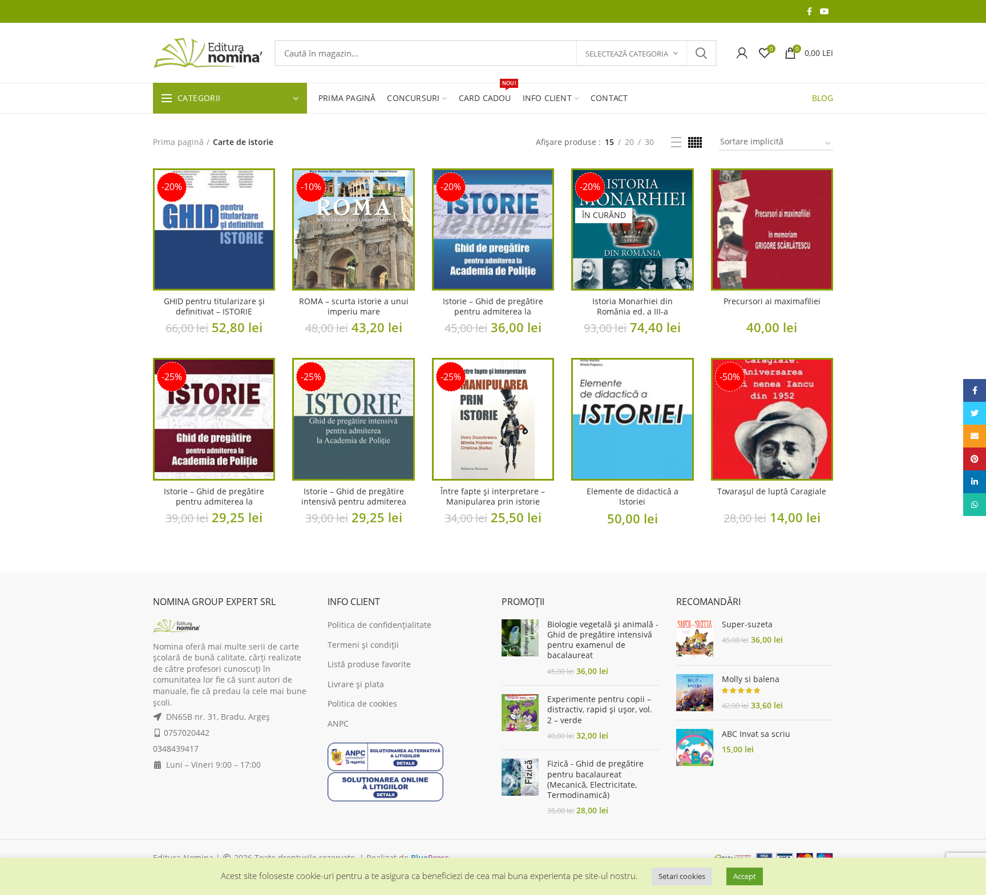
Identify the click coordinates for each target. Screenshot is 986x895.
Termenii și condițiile (518, 448)
